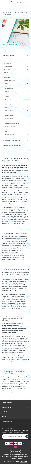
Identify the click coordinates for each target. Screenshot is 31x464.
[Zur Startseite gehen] (15, 2)
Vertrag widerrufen (15, 451)
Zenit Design (23, 461)
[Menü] (3, 6)
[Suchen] (20, 6)
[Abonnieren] (27, 436)
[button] (27, 55)
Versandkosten (6, 456)
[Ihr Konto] (24, 6)
